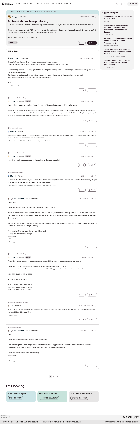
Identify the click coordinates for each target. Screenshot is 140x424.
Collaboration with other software (114, 56)
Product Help (68, 4)
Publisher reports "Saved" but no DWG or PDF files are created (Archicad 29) (117, 62)
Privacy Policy (48, 422)
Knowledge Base (28, 4)
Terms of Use (59, 422)
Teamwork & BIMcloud (111, 45)
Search (117, 4)
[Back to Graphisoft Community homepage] (7, 3)
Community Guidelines (73, 422)
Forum (18, 4)
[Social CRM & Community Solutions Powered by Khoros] (5, 417)
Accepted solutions (49, 398)
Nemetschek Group (132, 422)
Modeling (107, 21)
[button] (79, 42)
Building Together (42, 4)
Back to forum (15, 398)
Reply (93, 43)
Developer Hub (57, 4)
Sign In (133, 4)
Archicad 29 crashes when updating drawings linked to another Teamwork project (118, 40)
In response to (18, 98)
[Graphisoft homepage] (131, 417)
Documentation (109, 34)
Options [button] (96, 12)
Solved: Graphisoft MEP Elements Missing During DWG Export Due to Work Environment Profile (117, 51)
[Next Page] (57, 376)
